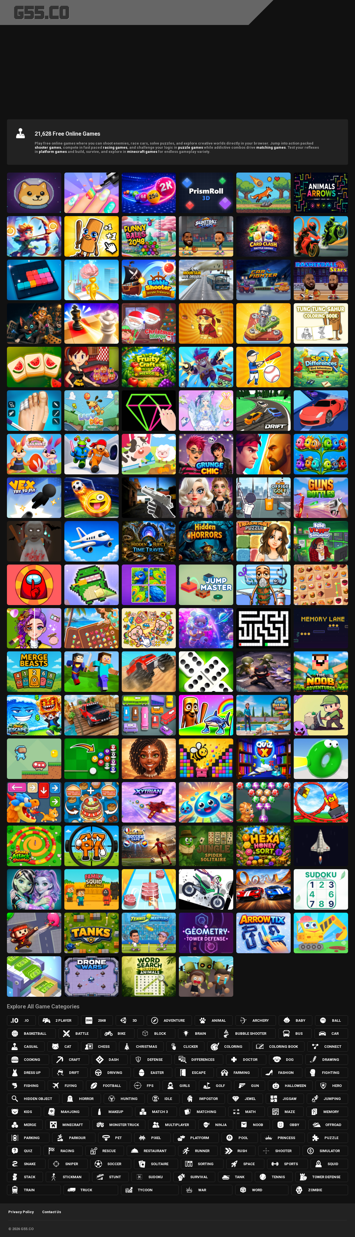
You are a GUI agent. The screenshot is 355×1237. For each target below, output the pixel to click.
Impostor (208, 1099)
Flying (71, 1086)
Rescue (109, 1151)
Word (257, 1190)
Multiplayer (177, 1125)
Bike (121, 1033)
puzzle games (190, 147)
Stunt (115, 1177)
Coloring (233, 1046)
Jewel (250, 1099)
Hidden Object (38, 1099)
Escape (199, 1073)
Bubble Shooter (250, 1033)
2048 (102, 1020)
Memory (331, 1112)
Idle (168, 1099)
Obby (294, 1125)
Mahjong (70, 1112)
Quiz (28, 1151)
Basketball (35, 1033)
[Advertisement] (177, 71)
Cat (67, 1046)
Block (160, 1033)
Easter (157, 1073)
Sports (291, 1164)
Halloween (295, 1086)
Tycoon (145, 1190)
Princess (286, 1138)
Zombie (315, 1190)
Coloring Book (283, 1046)
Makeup (115, 1112)
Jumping (332, 1099)
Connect (332, 1046)
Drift (74, 1073)
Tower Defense (326, 1177)
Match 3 (160, 1112)
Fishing (31, 1086)
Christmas (146, 1046)
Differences (202, 1060)
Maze (290, 1112)
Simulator (330, 1151)
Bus (299, 1033)
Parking (32, 1138)
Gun (255, 1086)
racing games (115, 147)
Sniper (71, 1164)
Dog (290, 1060)
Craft (74, 1060)
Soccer (114, 1164)
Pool (243, 1138)
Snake (30, 1164)
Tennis (278, 1177)
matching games (271, 147)
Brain (200, 1033)
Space (249, 1164)
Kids (28, 1112)
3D (135, 1020)
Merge (30, 1125)
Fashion (286, 1073)
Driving (114, 1073)
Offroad (333, 1125)
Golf (220, 1086)
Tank (239, 1177)
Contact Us (51, 1212)
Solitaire (159, 1164)
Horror (86, 1099)
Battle (81, 1033)
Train (29, 1190)
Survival (199, 1177)
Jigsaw (289, 1099)
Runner (202, 1151)
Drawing (330, 1060)
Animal (219, 1020)
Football (112, 1086)
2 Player (63, 1020)
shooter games (48, 147)
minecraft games (142, 152)
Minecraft (72, 1125)
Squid (333, 1164)
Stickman (72, 1177)
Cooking (32, 1060)
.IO (26, 1020)
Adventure (174, 1020)
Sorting (206, 1164)
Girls (184, 1086)
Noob (258, 1125)
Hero (337, 1086)
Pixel (156, 1138)
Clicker (190, 1046)
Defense (155, 1060)
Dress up (32, 1073)
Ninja (221, 1125)
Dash (114, 1060)
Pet (118, 1138)
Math (250, 1112)
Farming (242, 1073)
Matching (206, 1112)
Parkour (77, 1138)
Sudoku (155, 1177)
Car (335, 1033)
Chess (104, 1046)
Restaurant (155, 1151)
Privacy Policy (21, 1212)
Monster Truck (124, 1125)
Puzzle (331, 1138)
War (202, 1190)
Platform (199, 1138)
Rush (242, 1151)
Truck (86, 1190)
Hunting (129, 1099)
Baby (300, 1020)
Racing (67, 1151)
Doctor (250, 1060)
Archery (260, 1020)
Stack (29, 1177)
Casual (31, 1046)
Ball (336, 1020)
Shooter (283, 1151)
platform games (53, 152)
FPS (150, 1086)
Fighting (330, 1073)
